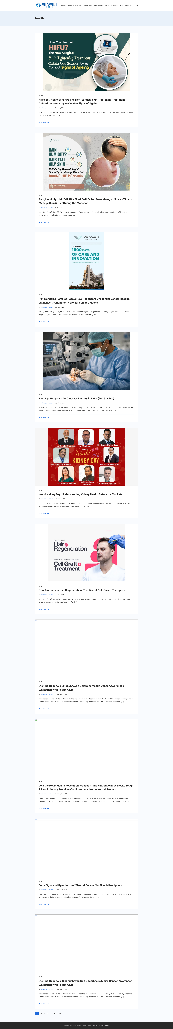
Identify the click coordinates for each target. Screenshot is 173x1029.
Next (60, 1014)
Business (63, 5)
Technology (129, 5)
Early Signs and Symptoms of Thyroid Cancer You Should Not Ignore (80, 885)
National (71, 5)
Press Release (98, 5)
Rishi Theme (105, 1025)
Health (115, 5)
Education (108, 5)
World (121, 5)
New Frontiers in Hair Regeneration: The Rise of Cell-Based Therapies (82, 590)
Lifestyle (78, 5)
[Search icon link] (137, 5)
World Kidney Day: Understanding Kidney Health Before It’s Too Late (81, 494)
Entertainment (87, 5)
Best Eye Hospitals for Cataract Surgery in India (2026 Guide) (76, 398)
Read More (42, 122)
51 (55, 1014)
